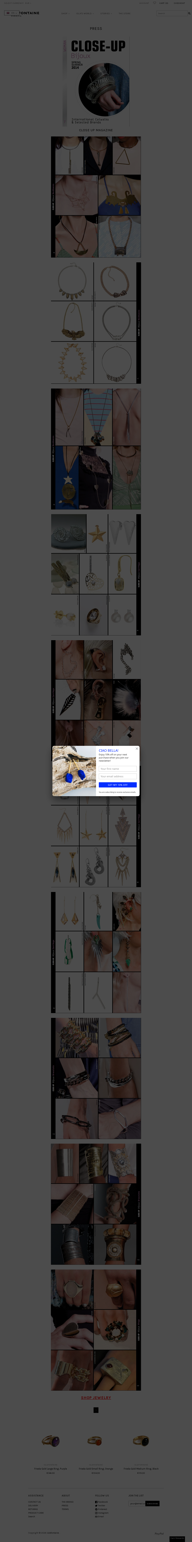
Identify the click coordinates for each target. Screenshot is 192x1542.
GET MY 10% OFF (118, 784)
